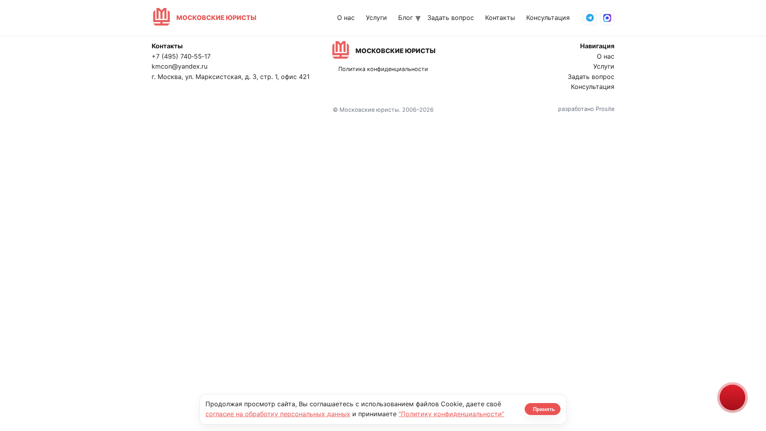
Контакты (500, 18)
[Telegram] (589, 18)
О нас (346, 18)
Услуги (376, 18)
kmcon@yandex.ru (179, 66)
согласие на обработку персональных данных (277, 414)
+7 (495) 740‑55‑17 (181, 56)
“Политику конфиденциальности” (451, 414)
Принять (544, 409)
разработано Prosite (586, 108)
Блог (405, 18)
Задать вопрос (450, 18)
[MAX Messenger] (607, 18)
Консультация (548, 18)
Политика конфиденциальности (383, 68)
